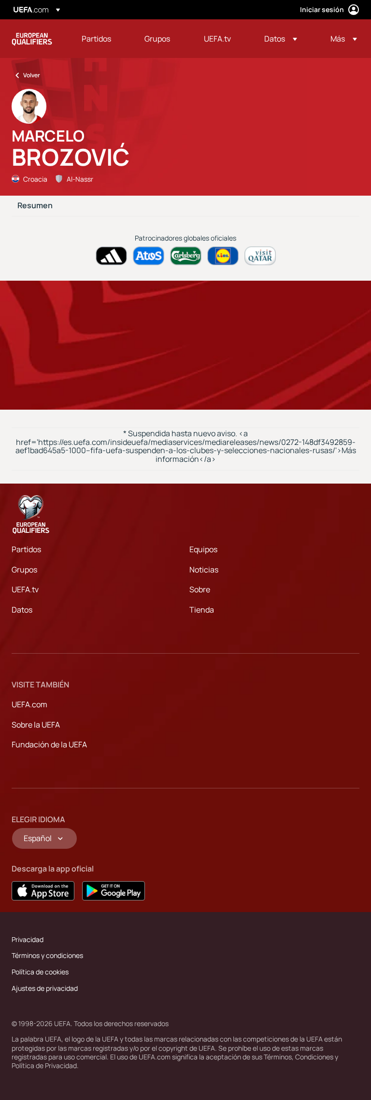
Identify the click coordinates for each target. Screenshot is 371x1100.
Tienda (201, 609)
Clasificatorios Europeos (32, 38)
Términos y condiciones (47, 955)
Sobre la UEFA (36, 724)
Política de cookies (40, 971)
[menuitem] (101, 38)
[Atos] (148, 255)
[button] (280, 38)
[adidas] (111, 255)
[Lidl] (223, 255)
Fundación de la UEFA (49, 744)
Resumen (35, 205)
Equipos (203, 549)
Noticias (203, 569)
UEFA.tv (25, 589)
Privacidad (27, 939)
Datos (22, 609)
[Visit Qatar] (260, 255)
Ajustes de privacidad (45, 988)
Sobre (199, 589)
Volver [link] (31, 75)
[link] (96, 38)
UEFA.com (29, 704)
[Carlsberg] (185, 255)
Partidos (26, 549)
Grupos (24, 569)
